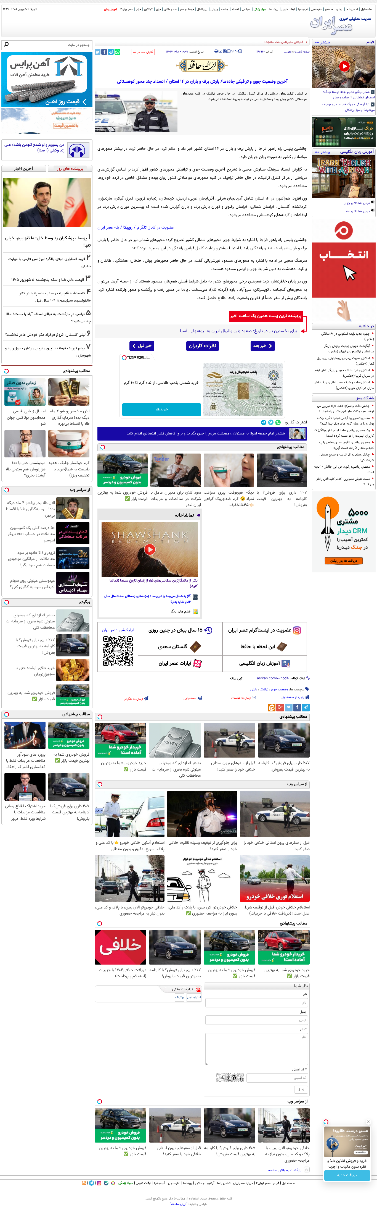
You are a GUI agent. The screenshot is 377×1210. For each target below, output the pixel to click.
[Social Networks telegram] (264, 422)
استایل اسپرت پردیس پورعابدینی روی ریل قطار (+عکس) (345, 361)
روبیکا (127, 227)
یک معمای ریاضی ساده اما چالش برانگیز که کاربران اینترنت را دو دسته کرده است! (344, 433)
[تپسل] (124, 357)
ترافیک (264, 689)
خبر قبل (145, 345)
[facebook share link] (104, 52)
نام (305, 994)
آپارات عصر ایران (175, 663)
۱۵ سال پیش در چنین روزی (175, 630)
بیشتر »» (322, 42)
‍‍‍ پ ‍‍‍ (235, 50)
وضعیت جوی (279, 689)
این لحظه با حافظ (258, 647)
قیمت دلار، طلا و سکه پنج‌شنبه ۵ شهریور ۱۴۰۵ (47, 279)
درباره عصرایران (243, 1183)
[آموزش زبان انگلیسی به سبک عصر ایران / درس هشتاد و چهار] (343, 176)
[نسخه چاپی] (216, 51)
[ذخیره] (225, 51)
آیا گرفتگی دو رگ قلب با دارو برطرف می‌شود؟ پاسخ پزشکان (348, 107)
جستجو (329, 9)
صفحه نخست (302, 52)
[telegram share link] (111, 52)
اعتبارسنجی (194, 997)
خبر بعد (259, 345)
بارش (253, 689)
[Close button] (368, 1122)
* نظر (303, 1029)
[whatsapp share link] (117, 52)
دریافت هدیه (347, 1175)
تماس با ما (352, 9)
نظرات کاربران (202, 346)
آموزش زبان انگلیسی (259, 663)
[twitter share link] (97, 52)
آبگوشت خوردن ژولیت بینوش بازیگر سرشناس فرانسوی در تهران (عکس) (349, 349)
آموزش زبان (110, 9)
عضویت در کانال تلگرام (155, 227)
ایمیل (303, 1011)
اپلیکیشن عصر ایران (118, 630)
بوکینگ (179, 997)
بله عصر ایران (108, 227)
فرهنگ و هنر (187, 9)
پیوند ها (273, 9)
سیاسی (246, 9)
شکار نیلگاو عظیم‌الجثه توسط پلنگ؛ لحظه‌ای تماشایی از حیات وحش (349, 95)
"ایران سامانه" (178, 1204)
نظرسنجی (316, 9)
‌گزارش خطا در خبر (143, 52)
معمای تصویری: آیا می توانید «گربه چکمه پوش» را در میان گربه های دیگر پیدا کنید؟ (345, 421)
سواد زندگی (260, 9)
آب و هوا (303, 9)
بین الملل (202, 9)
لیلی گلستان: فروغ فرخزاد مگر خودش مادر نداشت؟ (45, 334)
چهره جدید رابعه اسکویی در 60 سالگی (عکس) (347, 336)
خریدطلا (161, 410)
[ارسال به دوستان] (220, 51)
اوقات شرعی (288, 9)
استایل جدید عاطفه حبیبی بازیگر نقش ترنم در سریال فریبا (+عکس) (344, 373)
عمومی (287, 52)
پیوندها (187, 1183)
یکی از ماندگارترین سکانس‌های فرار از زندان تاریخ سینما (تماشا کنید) (154, 583)
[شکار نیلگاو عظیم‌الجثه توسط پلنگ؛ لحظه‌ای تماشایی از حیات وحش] (343, 67)
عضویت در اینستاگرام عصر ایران (259, 630)
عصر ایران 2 (126, 9)
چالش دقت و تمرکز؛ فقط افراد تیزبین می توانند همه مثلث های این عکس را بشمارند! (345, 409)
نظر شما (301, 986)
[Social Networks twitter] (271, 422)
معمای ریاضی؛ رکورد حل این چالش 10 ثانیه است (344, 469)
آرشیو (339, 9)
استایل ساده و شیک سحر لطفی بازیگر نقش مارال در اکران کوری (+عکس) (344, 385)
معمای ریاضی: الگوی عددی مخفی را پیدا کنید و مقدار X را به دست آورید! (346, 445)
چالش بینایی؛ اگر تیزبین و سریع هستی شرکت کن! (347, 457)
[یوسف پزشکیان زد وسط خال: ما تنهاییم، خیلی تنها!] (47, 202)
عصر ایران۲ (263, 1183)
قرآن (158, 9)
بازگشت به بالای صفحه (285, 1170)
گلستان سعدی (172, 647)
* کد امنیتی (299, 1069)
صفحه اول (366, 9)
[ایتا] (271, 707)
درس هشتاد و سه (358, 211)
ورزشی (214, 9)
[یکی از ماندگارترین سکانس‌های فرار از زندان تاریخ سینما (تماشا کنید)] (150, 549)
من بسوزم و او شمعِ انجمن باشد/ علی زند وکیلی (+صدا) (34, 147)
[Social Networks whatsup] (278, 422)
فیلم (138, 9)
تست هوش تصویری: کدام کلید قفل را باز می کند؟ (345, 481)
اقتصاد (235, 9)
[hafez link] (202, 65)
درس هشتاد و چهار (357, 203)
